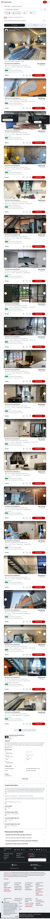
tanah (44, 789)
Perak (9, 807)
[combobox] (23, 9)
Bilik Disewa (27, 887)
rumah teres (21, 789)
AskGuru (5, 885)
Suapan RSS (38, 903)
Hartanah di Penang (29, 904)
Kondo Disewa (28, 884)
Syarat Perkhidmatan (22, 914)
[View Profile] (10, 30)
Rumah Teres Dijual (18, 887)
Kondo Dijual (17, 884)
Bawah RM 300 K (15, 813)
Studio (6, 819)
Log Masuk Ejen (39, 900)
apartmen (32, 789)
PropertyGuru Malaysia (7, 883)
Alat (36, 898)
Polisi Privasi (14, 907)
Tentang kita (6, 855)
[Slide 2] (23, 58)
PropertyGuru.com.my (8, 872)
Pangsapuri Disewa (29, 886)
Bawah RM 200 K (8, 813)
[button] (5, 17)
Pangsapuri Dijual (17, 886)
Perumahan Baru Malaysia (39, 883)
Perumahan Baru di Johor (39, 886)
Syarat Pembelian (37, 914)
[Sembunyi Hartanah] (41, 30)
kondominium (27, 789)
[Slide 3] (24, 58)
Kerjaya (5, 858)
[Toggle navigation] (48, 2)
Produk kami (6, 857)
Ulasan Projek (6, 889)
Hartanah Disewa (29, 883)
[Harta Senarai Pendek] (44, 30)
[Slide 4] (25, 58)
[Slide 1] (22, 58)
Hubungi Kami (19, 853)
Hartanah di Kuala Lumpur (28, 901)
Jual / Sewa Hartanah (40, 901)
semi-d (36, 789)
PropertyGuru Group (8, 853)
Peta (36, 25)
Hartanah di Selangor (29, 903)
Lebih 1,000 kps (14, 825)
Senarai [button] (15, 25)
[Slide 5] (26, 58)
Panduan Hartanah (7, 887)
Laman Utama (7, 6)
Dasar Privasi (30, 914)
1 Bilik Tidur (10, 819)
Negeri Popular (28, 898)
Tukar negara (31, 853)
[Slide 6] (27, 58)
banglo (39, 789)
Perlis (6, 807)
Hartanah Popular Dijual (8, 899)
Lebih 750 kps (7, 825)
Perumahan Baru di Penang (39, 892)
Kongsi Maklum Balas (20, 857)
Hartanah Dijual (17, 883)
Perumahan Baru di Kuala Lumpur (39, 889)
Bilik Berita (18, 855)
